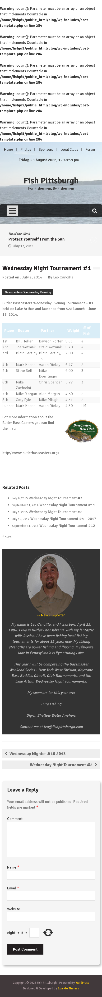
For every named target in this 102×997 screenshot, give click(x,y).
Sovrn (7, 537)
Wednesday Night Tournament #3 (55, 498)
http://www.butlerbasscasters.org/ (30, 453)
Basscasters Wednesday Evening (28, 292)
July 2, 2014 (32, 277)
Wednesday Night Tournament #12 (67, 525)
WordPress (82, 983)
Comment (15, 818)
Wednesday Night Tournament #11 (67, 505)
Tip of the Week (18, 234)
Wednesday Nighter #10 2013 (37, 753)
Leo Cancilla (63, 277)
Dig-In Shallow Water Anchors (51, 715)
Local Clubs (69, 149)
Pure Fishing (51, 704)
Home (8, 149)
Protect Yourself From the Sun (35, 239)
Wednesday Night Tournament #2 (55, 512)
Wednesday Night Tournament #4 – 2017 (63, 518)
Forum (90, 149)
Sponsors (46, 149)
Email (13, 888)
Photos (26, 149)
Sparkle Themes (68, 988)
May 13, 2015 (22, 246)
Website (13, 909)
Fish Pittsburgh (51, 181)
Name (13, 867)
